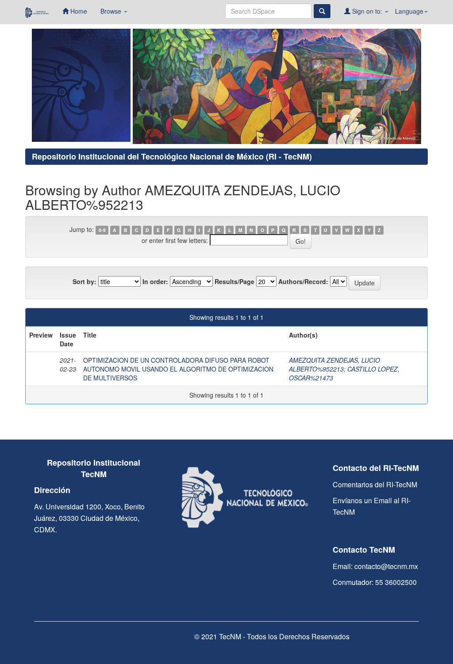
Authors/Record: (303, 281)
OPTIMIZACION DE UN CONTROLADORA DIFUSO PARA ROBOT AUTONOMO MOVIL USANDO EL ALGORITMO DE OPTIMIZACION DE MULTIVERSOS (178, 369)
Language (409, 11)
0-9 (102, 230)
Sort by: (84, 281)
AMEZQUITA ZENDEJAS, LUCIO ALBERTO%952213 (334, 364)
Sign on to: (367, 11)
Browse (111, 11)
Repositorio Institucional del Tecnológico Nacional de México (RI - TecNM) (172, 156)
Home (78, 11)
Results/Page (234, 281)
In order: (155, 281)
